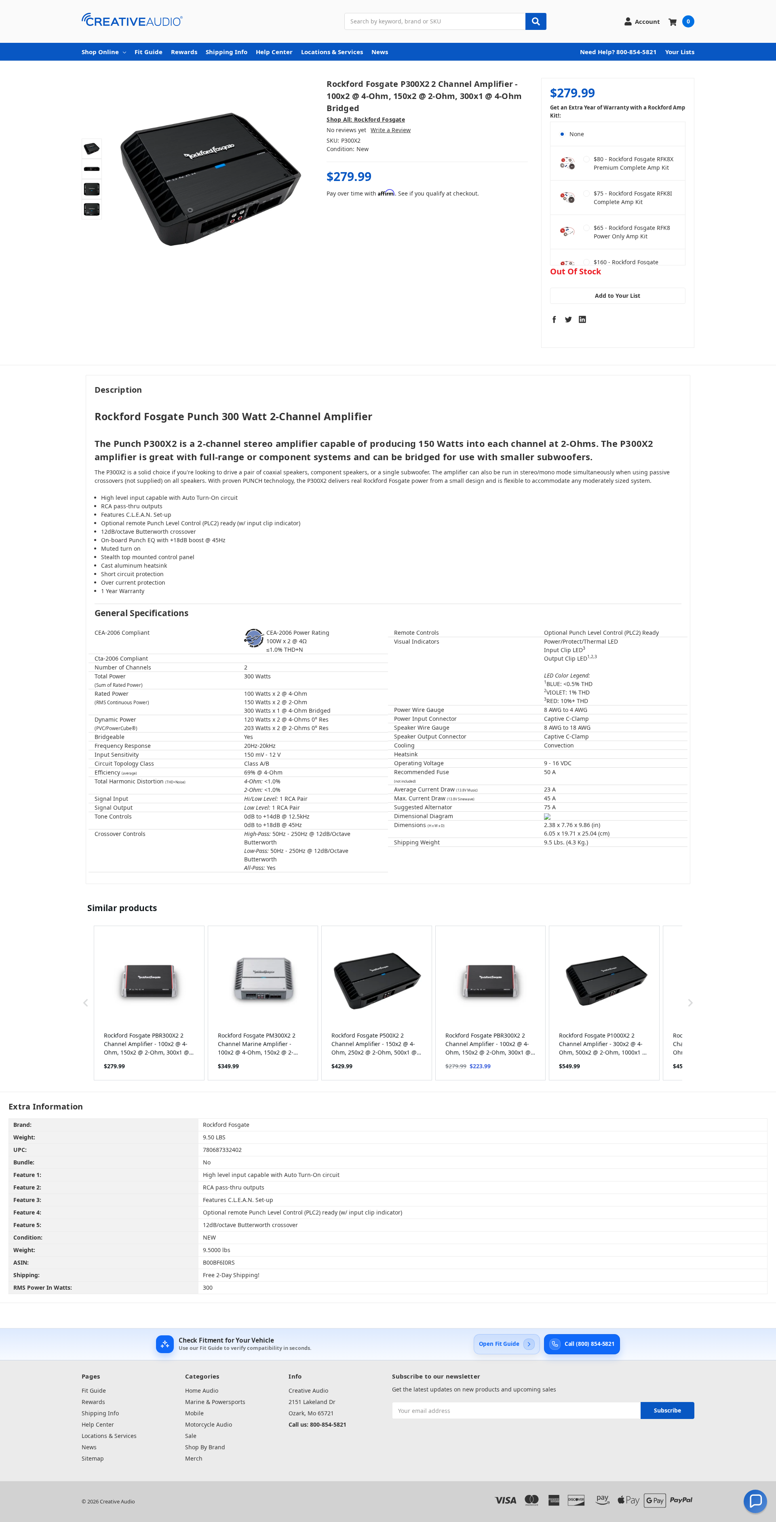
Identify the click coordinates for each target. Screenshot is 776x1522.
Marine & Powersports (215, 1402)
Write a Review (391, 130)
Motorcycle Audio (208, 1424)
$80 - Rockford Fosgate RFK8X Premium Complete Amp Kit (633, 163)
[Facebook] (554, 319)
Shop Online (100, 52)
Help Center (274, 52)
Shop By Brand (205, 1447)
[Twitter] (568, 319)
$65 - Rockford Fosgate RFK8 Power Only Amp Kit (632, 232)
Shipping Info (226, 52)
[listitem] (149, 1003)
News (379, 52)
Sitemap (93, 1458)
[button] (86, 1003)
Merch (193, 1458)
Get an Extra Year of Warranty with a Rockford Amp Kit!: (617, 111)
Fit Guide (148, 52)
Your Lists (679, 52)
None (576, 134)
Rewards (184, 52)
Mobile (194, 1413)
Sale (190, 1436)
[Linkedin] (582, 319)
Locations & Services (332, 52)
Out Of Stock (575, 272)
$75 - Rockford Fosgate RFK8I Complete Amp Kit (633, 197)
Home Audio (201, 1390)
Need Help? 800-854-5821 (618, 52)
